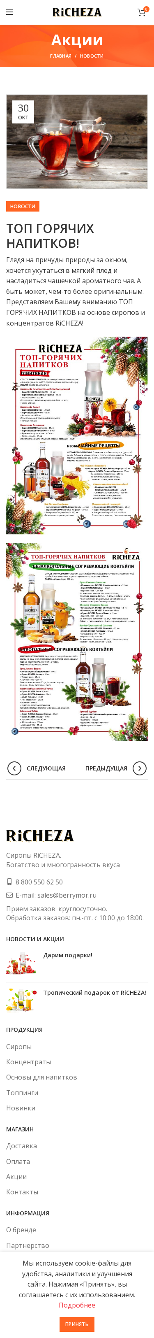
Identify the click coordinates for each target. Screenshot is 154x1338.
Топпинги (22, 1092)
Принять (77, 1324)
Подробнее (77, 1305)
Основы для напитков (41, 1077)
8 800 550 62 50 (39, 882)
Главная (60, 56)
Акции (16, 1176)
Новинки (20, 1107)
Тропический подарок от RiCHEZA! (94, 992)
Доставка (21, 1145)
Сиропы (19, 1046)
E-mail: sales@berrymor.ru (56, 895)
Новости (92, 56)
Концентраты (28, 1061)
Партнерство (27, 1245)
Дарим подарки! (67, 955)
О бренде (21, 1229)
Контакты (22, 1191)
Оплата (18, 1161)
